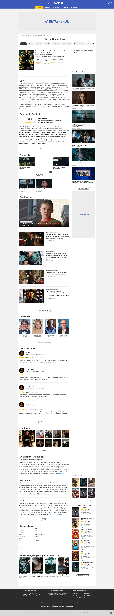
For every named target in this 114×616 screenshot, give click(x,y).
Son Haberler (26, 197)
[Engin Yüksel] (21, 370)
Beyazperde (53, 59)
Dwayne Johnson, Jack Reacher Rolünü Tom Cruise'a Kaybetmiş (56, 254)
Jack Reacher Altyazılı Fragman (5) (42, 189)
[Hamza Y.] (21, 353)
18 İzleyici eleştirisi (44, 422)
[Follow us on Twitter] (34, 594)
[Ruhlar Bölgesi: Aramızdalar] (75, 567)
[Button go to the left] (91, 44)
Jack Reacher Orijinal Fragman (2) (41, 175)
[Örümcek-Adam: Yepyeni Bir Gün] (75, 523)
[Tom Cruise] (24, 326)
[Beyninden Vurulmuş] (38, 565)
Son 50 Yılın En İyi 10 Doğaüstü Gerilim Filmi (83, 88)
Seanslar (47, 7)
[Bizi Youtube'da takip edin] (25, 594)
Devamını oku (60, 473)
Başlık (44, 519)
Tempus (82, 551)
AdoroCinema (87, 595)
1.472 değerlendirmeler (35, 371)
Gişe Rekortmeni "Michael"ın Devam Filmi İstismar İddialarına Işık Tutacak (82, 144)
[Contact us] (38, 594)
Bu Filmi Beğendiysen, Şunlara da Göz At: (40, 555)
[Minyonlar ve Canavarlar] (75, 534)
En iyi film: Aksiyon (56, 576)
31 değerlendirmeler (34, 354)
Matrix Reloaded (50, 573)
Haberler (56, 7)
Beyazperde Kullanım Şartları (52, 602)
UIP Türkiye (37, 530)
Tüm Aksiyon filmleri (41, 35)
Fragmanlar (25, 155)
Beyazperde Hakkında (36, 602)
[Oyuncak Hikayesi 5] (75, 545)
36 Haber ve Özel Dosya (44, 310)
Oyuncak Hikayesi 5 (85, 540)
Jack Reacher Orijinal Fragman (24, 168)
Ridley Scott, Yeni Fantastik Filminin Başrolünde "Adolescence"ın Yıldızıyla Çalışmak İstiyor (81, 125)
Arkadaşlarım (60, 59)
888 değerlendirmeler (35, 406)
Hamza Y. (28, 352)
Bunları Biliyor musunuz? (32, 457)
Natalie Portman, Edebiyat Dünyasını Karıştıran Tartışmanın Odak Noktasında (83, 106)
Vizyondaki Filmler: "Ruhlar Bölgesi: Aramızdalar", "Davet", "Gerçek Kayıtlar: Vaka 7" (83, 182)
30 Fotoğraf (44, 450)
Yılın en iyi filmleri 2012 (46, 576)
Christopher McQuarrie (47, 52)
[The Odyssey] (75, 512)
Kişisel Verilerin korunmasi (65, 602)
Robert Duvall (60, 56)
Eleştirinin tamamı (44, 148)
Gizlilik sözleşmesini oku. (85, 612)
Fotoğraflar (25, 428)
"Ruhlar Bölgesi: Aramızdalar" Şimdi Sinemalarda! (80, 163)
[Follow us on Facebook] (29, 594)
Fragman (83, 514)
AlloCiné (75, 593)
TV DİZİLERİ (74, 7)
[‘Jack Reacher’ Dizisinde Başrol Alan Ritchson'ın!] (44, 213)
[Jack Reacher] (26, 60)
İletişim (43, 602)
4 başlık (37, 536)
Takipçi (27, 354)
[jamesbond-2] (21, 387)
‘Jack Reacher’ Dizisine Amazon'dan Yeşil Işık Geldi (55, 292)
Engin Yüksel (30, 369)
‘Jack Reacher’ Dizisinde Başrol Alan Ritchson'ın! (39, 224)
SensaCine (74, 595)
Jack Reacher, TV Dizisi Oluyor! (56, 272)
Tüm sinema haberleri (83, 188)
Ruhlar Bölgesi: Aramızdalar (87, 562)
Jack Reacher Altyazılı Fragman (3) (59, 168)
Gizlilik (74, 602)
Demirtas (28, 404)
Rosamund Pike (52, 56)
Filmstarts (86, 593)
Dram (59, 50)
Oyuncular (25, 317)
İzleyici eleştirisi (27, 348)
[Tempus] (75, 556)
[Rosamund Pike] (38, 326)
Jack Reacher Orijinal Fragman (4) (24, 189)
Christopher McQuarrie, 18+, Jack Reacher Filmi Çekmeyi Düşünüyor (57, 235)
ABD (36, 528)
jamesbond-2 (30, 387)
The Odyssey (84, 507)
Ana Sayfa (22, 35)
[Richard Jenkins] (63, 326)
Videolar (65, 7)
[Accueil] (57, 3)
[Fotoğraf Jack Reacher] (27, 438)
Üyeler (46, 59)
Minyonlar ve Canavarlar (86, 529)
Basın (38, 59)
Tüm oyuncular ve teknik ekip (44, 342)
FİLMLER (39, 7)
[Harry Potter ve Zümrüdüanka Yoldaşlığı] (24, 565)
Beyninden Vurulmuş (37, 573)
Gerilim (64, 50)
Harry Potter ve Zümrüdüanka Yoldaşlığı (30, 573)
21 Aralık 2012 (39, 50)
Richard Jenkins (64, 335)
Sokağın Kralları (63, 575)
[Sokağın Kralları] (63, 565)
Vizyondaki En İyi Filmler (83, 575)
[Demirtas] (21, 404)
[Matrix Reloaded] (50, 565)
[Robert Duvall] (50, 326)
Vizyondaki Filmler (28, 35)
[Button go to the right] (93, 44)
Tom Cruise (44, 56)
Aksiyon (56, 50)
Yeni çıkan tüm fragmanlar (83, 501)
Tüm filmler (35, 35)
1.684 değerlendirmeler (35, 388)
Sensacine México (80, 597)
